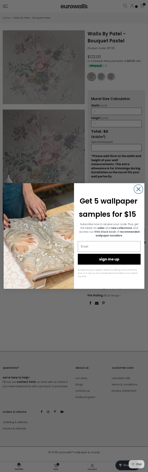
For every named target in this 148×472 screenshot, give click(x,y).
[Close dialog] (138, 189)
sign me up (109, 259)
